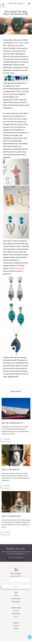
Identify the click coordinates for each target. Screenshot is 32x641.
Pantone (16, 43)
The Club (16, 610)
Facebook (16, 628)
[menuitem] (16, 595)
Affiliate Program (16, 613)
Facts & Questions (16, 598)
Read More (6, 439)
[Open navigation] (3, 5)
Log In (16, 616)
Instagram (16, 625)
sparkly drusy (19, 268)
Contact (16, 595)
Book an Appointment (16, 557)
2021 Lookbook (16, 601)
